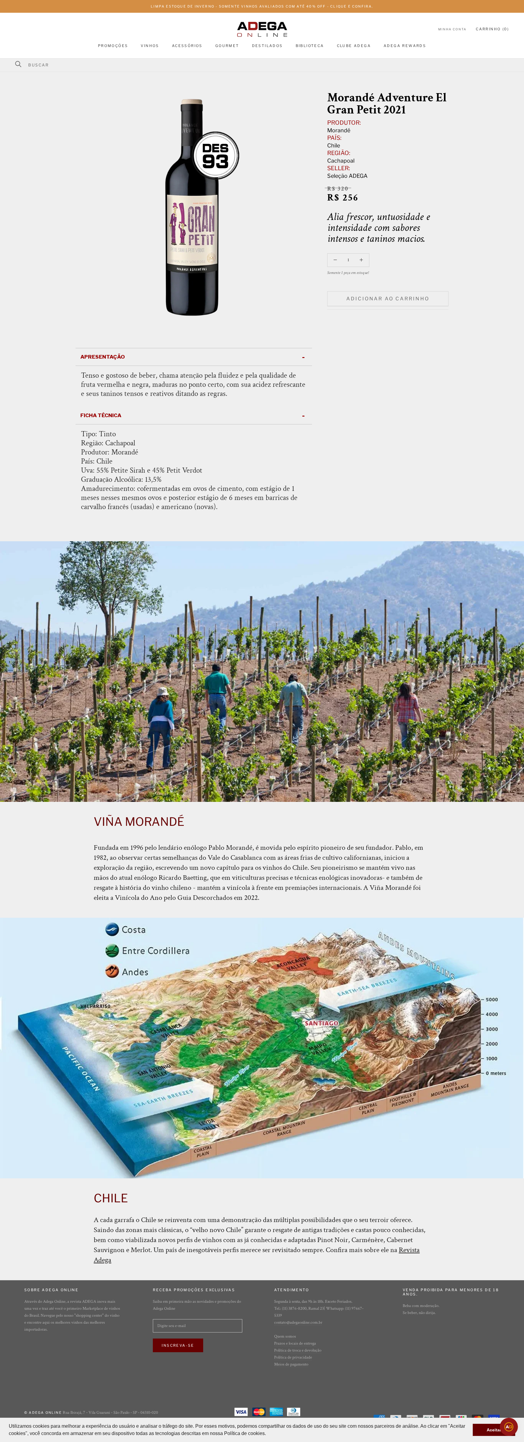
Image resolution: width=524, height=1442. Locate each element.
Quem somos (285, 1336)
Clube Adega (354, 45)
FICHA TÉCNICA (100, 415)
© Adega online (43, 1412)
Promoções (113, 45)
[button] (268, 1434)
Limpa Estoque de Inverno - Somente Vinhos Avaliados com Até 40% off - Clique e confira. (262, 6)
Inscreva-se (178, 1345)
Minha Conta (452, 29)
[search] (266, 65)
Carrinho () (492, 29)
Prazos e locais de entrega (295, 1343)
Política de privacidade (293, 1357)
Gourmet (227, 45)
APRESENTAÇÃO (102, 357)
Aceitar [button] (494, 1429)
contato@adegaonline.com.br (298, 1322)
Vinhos (150, 45)
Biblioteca (310, 45)
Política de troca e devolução (297, 1350)
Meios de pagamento (291, 1364)
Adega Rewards (405, 45)
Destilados (267, 45)
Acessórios (187, 45)
